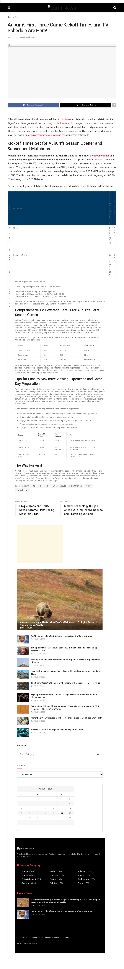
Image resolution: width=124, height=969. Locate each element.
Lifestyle (54, 875)
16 (70, 808)
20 (45, 813)
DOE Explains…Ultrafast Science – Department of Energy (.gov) (61, 636)
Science (81, 871)
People (53, 879)
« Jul (19, 830)
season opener (100, 155)
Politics (53, 883)
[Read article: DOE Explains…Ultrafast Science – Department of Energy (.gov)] (23, 639)
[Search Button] (114, 7)
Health (53, 871)
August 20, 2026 (27, 628)
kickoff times (64, 119)
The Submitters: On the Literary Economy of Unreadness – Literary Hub (65, 683)
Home (10, 17)
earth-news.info (30, 944)
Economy (26, 875)
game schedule (58, 486)
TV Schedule (22, 490)
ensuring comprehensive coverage (43, 135)
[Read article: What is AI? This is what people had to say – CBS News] (23, 732)
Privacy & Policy (52, 937)
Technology (83, 879)
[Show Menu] (9, 7)
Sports (34, 37)
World (80, 883)
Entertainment (29, 879)
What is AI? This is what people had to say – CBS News (57, 730)
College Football (40, 486)
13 (45, 808)
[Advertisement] (40, 544)
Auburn (25, 486)
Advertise (36, 937)
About (24, 937)
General (18, 17)
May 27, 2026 (13, 37)
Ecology (26, 871)
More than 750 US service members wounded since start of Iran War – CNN (66, 718)
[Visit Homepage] (62, 7)
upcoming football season (55, 123)
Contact (67, 937)
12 (37, 808)
